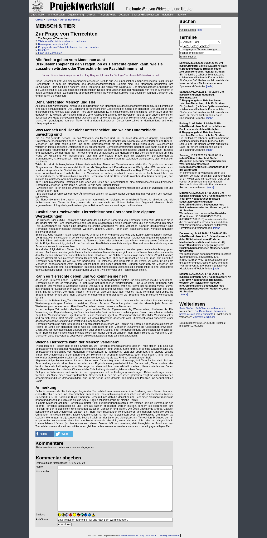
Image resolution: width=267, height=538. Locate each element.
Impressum (132, 535)
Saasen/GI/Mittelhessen (145, 14)
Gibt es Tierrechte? (70, 19)
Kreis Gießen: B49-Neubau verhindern (201, 308)
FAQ (142, 535)
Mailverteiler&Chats (204, 317)
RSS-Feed (151, 535)
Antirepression (56, 14)
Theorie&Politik (107, 14)
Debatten (123, 14)
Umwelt (91, 14)
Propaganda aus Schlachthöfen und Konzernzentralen (68, 47)
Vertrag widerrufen (169, 535)
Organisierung (76, 14)
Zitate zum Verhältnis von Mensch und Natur (62, 41)
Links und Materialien (50, 53)
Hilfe (199, 29)
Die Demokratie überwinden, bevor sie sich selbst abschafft (203, 313)
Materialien (168, 14)
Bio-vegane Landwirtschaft (53, 44)
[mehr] (209, 86)
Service (181, 14)
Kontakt (123, 535)
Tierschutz (51, 19)
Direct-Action (38, 14)
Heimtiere (43, 50)
